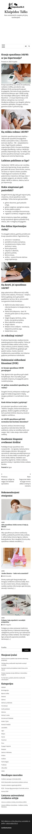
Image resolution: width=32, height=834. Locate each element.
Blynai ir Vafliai (5, 693)
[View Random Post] (25, 46)
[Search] (29, 46)
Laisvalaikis (4, 727)
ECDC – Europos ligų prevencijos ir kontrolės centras (15, 788)
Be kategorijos (5, 690)
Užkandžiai (4, 768)
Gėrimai (3, 699)
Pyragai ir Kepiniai (6, 746)
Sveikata (3, 758)
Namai (3, 737)
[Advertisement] (16, 32)
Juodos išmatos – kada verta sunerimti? (14, 573)
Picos (2, 743)
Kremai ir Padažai (5, 724)
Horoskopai (4, 706)
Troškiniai (3, 765)
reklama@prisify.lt (12, 823)
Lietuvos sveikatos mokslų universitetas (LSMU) (13, 802)
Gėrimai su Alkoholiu (6, 703)
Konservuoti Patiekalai (7, 718)
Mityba (3, 734)
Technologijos (5, 762)
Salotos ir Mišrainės (6, 752)
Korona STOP (4, 791)
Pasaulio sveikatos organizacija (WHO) (11, 785)
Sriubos (3, 755)
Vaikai (2, 771)
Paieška (3, 647)
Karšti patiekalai (5, 709)
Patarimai (3, 740)
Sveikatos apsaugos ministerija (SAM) (11, 779)
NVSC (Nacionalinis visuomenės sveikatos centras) (14, 782)
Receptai (3, 749)
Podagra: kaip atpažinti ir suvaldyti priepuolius (13, 621)
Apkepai (3, 687)
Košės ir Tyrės (5, 721)
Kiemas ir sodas (5, 715)
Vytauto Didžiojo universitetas (9, 805)
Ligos (10, 467)
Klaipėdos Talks (16, 11)
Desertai (3, 696)
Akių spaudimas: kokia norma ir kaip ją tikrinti (14, 525)
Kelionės (3, 712)
